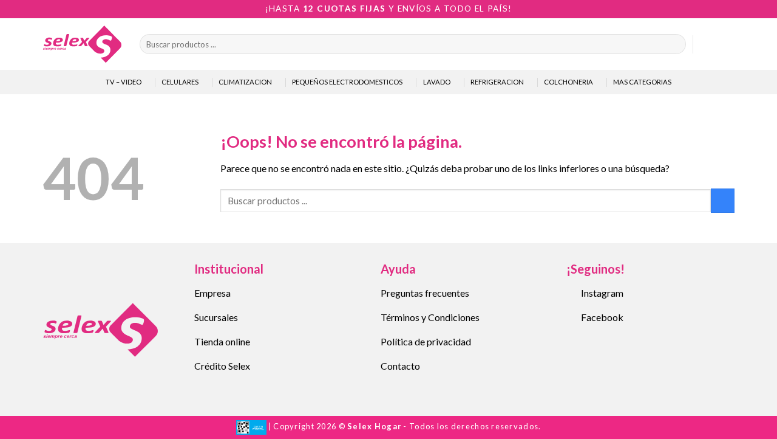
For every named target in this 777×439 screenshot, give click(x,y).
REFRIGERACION (497, 82)
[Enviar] (674, 44)
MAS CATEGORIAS (642, 82)
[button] (708, 44)
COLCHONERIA (568, 82)
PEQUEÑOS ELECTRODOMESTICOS (347, 82)
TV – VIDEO (123, 82)
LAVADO (436, 82)
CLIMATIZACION (245, 82)
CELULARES (179, 82)
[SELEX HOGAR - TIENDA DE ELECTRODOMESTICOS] (81, 44)
